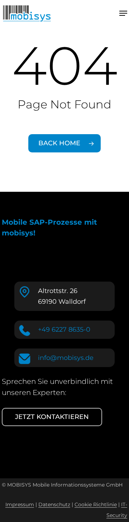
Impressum (19, 504)
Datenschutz (54, 504)
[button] (123, 13)
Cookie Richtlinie (96, 504)
